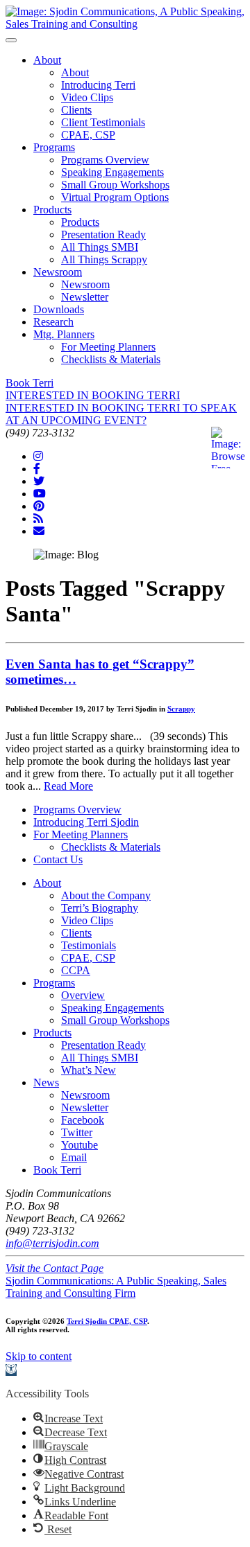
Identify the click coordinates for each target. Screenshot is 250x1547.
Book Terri (29, 383)
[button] (11, 1370)
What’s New (88, 1070)
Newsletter (84, 297)
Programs (54, 147)
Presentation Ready (103, 234)
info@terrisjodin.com (52, 1243)
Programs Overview (105, 160)
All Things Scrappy (104, 259)
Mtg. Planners (63, 334)
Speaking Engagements (112, 172)
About (47, 60)
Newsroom (57, 272)
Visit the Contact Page (54, 1268)
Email (74, 1157)
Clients (76, 110)
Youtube (79, 1145)
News (46, 1082)
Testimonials (88, 945)
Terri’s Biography (99, 908)
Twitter (76, 1132)
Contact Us (58, 859)
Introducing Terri (98, 85)
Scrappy (181, 709)
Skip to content (39, 1356)
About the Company (106, 895)
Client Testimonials (103, 122)
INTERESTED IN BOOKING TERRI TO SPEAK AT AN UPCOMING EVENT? (121, 414)
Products (52, 209)
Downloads (58, 309)
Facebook (82, 1120)
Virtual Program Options (115, 197)
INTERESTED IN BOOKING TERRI (93, 395)
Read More (68, 786)
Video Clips (87, 97)
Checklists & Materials (110, 359)
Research (53, 322)
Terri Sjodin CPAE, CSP (107, 1321)
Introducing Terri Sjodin (86, 822)
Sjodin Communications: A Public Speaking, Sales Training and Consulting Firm (116, 1287)
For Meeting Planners (108, 347)
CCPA (75, 970)
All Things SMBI (99, 247)
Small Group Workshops (115, 185)
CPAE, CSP (88, 135)
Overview (83, 995)
